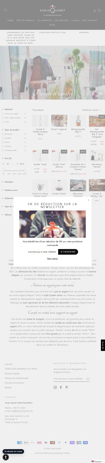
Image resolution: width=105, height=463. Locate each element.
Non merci (52, 258)
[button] (6, 457)
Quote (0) (103, 345)
